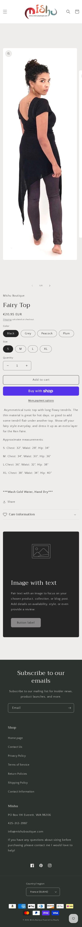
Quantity (8, 357)
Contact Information (21, 791)
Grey (28, 333)
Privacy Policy (17, 755)
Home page (15, 738)
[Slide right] (49, 285)
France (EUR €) (39, 891)
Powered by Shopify (51, 920)
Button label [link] (26, 622)
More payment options (41, 400)
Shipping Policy (18, 782)
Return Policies (17, 773)
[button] (5, 11)
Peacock (47, 333)
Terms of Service (18, 764)
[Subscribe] (69, 708)
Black (11, 333)
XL (46, 349)
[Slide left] (32, 285)
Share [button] (11, 501)
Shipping (7, 319)
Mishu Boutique (36, 920)
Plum (66, 333)
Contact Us (15, 747)
